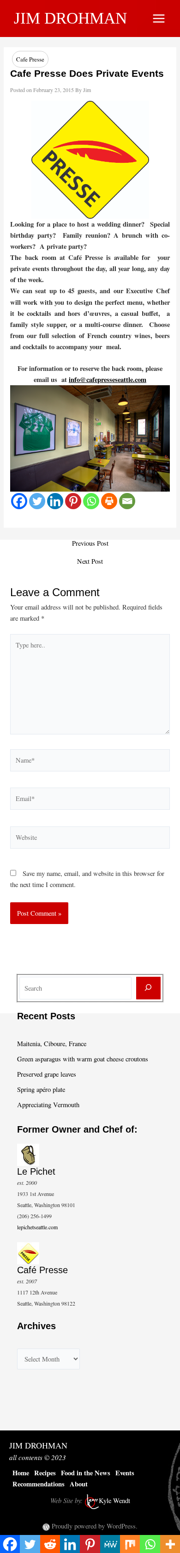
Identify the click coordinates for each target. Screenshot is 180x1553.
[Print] (109, 501)
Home (20, 1473)
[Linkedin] (55, 501)
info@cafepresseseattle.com (107, 379)
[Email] (127, 501)
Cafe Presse (30, 59)
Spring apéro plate (41, 1089)
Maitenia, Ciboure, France (51, 1043)
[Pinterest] (73, 501)
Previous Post (90, 543)
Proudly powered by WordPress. (95, 1526)
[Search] (148, 988)
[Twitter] (37, 501)
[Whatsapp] (91, 501)
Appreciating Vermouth (48, 1104)
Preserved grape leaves (46, 1074)
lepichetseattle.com (37, 1227)
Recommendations (38, 1484)
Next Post (90, 561)
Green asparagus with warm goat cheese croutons (82, 1058)
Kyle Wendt (114, 1500)
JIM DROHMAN (70, 18)
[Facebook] (19, 501)
